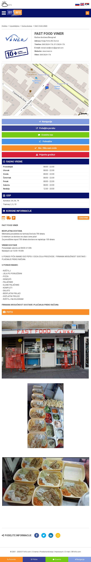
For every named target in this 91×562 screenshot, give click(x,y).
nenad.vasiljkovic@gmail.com (52, 48)
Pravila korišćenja (46, 552)
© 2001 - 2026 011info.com (20, 552)
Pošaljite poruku (47, 128)
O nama (35, 552)
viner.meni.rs (47, 51)
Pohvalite (47, 141)
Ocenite (58, 559)
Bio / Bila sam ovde (47, 148)
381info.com (76, 552)
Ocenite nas (47, 135)
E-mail (67, 552)
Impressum (59, 552)
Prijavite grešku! (47, 154)
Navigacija (47, 121)
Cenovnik (83, 218)
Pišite (35, 559)
